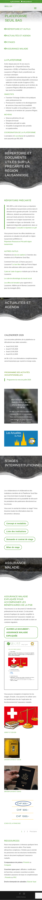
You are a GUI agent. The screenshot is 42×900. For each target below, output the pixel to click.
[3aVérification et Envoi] (12, 757)
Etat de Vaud (31, 882)
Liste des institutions (16, 531)
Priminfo (26, 862)
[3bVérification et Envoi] (21, 789)
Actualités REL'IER (15, 414)
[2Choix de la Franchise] (21, 821)
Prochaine (33, 831)
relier (13, 411)
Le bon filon (16, 264)
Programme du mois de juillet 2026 (19, 380)
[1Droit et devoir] (21, 730)
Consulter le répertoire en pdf (26, 228)
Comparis (7, 865)
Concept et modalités (16, 523)
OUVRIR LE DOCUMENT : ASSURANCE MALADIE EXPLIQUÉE (18, 632)
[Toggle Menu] (35, 8)
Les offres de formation (12, 283)
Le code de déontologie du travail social (18, 278)
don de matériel (19, 255)
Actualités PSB (28, 411)
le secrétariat (18, 136)
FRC (15, 877)
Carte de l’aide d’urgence (13, 271)
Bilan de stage (13, 547)
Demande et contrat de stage (19, 539)
